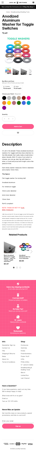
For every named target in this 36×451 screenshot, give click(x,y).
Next (30, 71)
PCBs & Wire (25, 362)
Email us (5, 398)
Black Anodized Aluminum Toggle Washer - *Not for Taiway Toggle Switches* (9, 258)
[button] (7, 87)
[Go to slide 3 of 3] (20, 267)
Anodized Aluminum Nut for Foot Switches (24, 257)
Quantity (5, 114)
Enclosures (24, 345)
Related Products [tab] (18, 234)
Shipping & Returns (8, 353)
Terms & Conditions (8, 362)
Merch (23, 372)
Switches (24, 348)
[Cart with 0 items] (33, 2)
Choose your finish (11, 94)
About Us (5, 359)
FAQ (3, 351)
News (4, 356)
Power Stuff (25, 356)
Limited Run (25, 375)
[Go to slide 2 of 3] (17, 267)
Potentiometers (26, 353)
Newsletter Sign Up (8, 345)
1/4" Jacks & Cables (27, 365)
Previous (5, 71)
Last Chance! (25, 378)
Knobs (23, 351)
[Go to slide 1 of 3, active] (14, 267)
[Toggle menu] (4, 2)
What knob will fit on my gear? (12, 395)
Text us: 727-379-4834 (10, 401)
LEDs (22, 359)
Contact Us (6, 348)
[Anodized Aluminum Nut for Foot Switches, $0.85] (25, 246)
